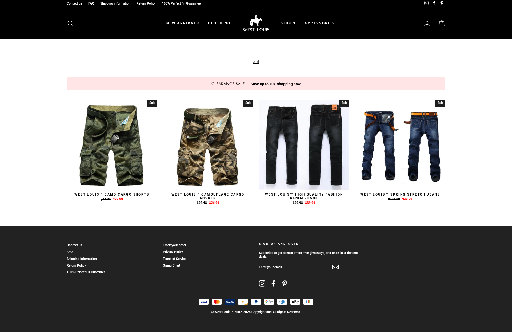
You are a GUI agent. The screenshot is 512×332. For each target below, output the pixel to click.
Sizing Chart (171, 265)
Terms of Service (174, 259)
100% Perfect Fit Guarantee (181, 3)
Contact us (74, 3)
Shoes (288, 23)
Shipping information (115, 3)
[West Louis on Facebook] (273, 283)
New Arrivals (182, 23)
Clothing (219, 23)
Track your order (174, 245)
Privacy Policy (173, 252)
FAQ (91, 3)
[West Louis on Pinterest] (284, 283)
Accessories (320, 23)
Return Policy (146, 3)
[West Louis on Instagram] (262, 283)
